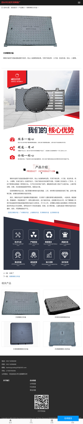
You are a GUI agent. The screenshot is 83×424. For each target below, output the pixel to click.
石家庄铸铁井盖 (13, 212)
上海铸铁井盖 (34, 212)
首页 (10, 422)
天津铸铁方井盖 (20, 317)
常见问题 (33, 390)
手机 (31, 422)
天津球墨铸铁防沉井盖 (20, 349)
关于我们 (6, 380)
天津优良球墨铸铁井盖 (62, 317)
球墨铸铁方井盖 (31, 7)
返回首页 (14, 7)
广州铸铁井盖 (24, 212)
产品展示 (22, 7)
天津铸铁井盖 (44, 212)
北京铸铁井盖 (54, 212)
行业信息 (33, 387)
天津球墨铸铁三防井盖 (62, 349)
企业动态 (33, 380)
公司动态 (33, 384)
